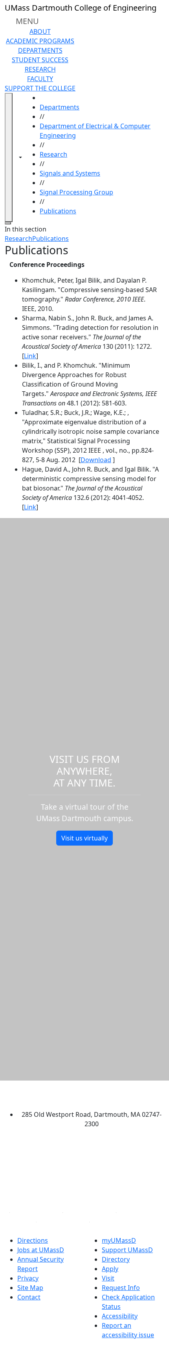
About (40, 31)
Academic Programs (40, 41)
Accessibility (120, 1316)
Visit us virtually (84, 838)
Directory (116, 1259)
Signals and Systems (70, 173)
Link (30, 356)
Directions (32, 1240)
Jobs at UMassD (40, 1250)
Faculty (40, 78)
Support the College (40, 88)
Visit (108, 1278)
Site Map (30, 1287)
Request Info (121, 1287)
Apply (110, 1268)
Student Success (40, 60)
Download (96, 459)
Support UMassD (127, 1250)
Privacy (28, 1278)
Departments (40, 50)
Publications (58, 211)
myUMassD (119, 1240)
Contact (28, 1297)
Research (40, 69)
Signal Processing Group (76, 192)
